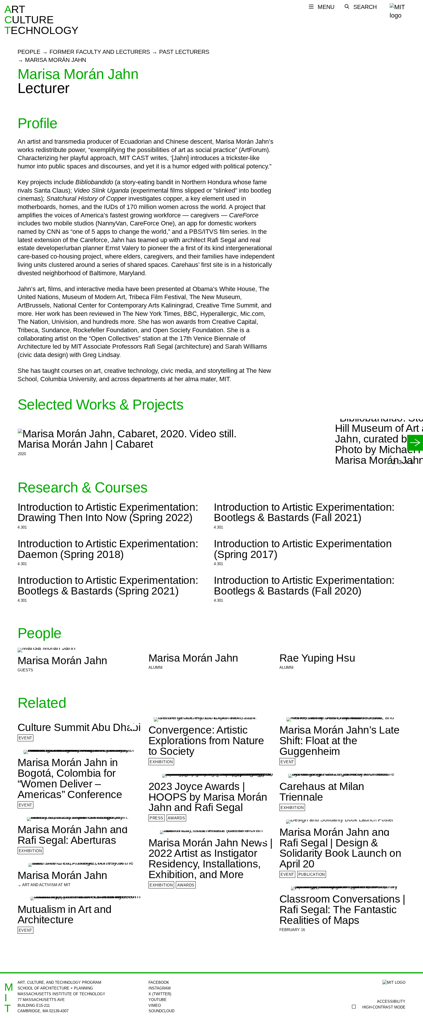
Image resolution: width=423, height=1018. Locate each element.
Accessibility (391, 1001)
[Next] (415, 443)
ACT (8, 20)
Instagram (159, 988)
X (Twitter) (159, 994)
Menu (326, 7)
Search (365, 7)
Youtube (157, 1000)
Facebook (158, 982)
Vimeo (154, 1005)
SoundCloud (161, 1011)
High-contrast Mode (383, 1007)
